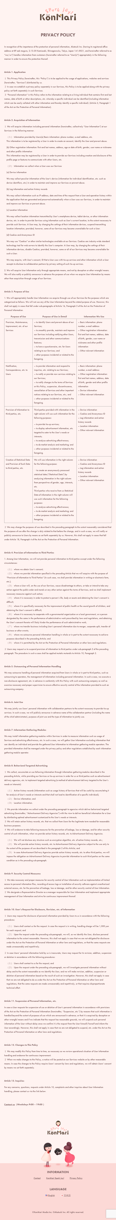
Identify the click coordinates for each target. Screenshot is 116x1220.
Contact (37, 1178)
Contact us (9, 1104)
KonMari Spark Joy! (55, 1178)
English (51, 1195)
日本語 (67, 1195)
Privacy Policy (76, 1178)
